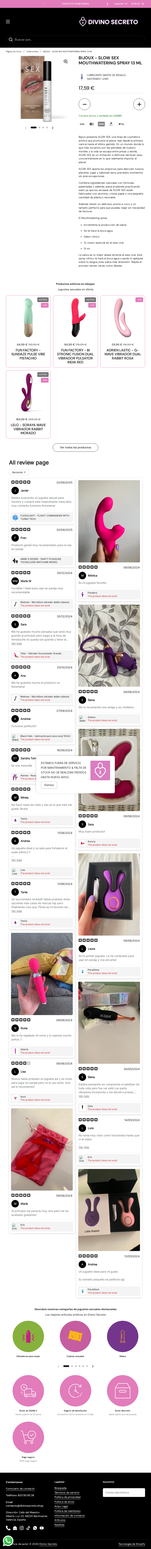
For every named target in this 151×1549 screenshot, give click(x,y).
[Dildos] (122, 1336)
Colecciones (32, 51)
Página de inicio (13, 51)
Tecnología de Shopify (132, 1544)
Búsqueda (60, 1488)
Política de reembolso (67, 1511)
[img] (20, 482)
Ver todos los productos (75, 447)
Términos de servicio (66, 1492)
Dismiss (49, 785)
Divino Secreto (48, 1544)
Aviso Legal (61, 1506)
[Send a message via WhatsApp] (8, 1541)
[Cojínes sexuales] (75, 1336)
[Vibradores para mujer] (28, 1336)
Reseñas (59, 1524)
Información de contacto (69, 1515)
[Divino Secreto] (108, 21)
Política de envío (64, 1501)
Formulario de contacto (20, 1488)
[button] (84, 104)
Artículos (59, 1520)
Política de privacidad (67, 1497)
